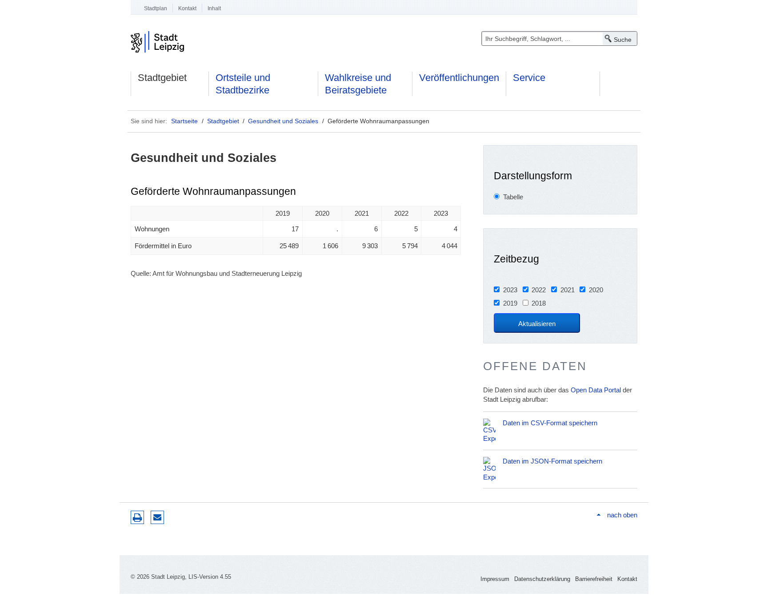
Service (529, 77)
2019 (510, 303)
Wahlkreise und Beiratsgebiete (358, 84)
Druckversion (137, 517)
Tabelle (513, 197)
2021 (567, 290)
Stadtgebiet (162, 77)
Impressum (494, 579)
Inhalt (214, 8)
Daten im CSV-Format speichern (550, 423)
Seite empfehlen (157, 517)
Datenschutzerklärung (542, 579)
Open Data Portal (596, 390)
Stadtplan (155, 8)
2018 (539, 303)
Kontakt (187, 8)
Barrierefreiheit (593, 579)
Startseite (184, 121)
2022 (539, 290)
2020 (596, 290)
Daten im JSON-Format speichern (552, 461)
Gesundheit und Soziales (283, 121)
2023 (510, 290)
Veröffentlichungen (459, 77)
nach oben (622, 515)
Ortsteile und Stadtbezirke (243, 84)
